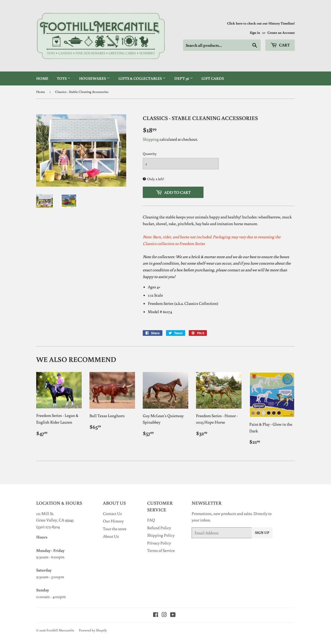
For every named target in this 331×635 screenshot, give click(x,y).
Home (42, 78)
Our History (113, 520)
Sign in (255, 32)
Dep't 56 (182, 78)
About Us (111, 536)
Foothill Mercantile (60, 630)
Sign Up (262, 532)
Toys (62, 78)
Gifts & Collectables (140, 78)
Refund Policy (159, 527)
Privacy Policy (159, 542)
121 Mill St (44, 513)
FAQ (151, 519)
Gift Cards (212, 78)
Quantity (150, 153)
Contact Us (112, 513)
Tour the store (114, 528)
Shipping (151, 139)
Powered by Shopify (93, 630)
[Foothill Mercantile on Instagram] (164, 615)
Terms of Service (161, 550)
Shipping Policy (161, 535)
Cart (284, 44)
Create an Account (281, 32)
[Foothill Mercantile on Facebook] (155, 615)
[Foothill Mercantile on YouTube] (173, 615)
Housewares (93, 78)
